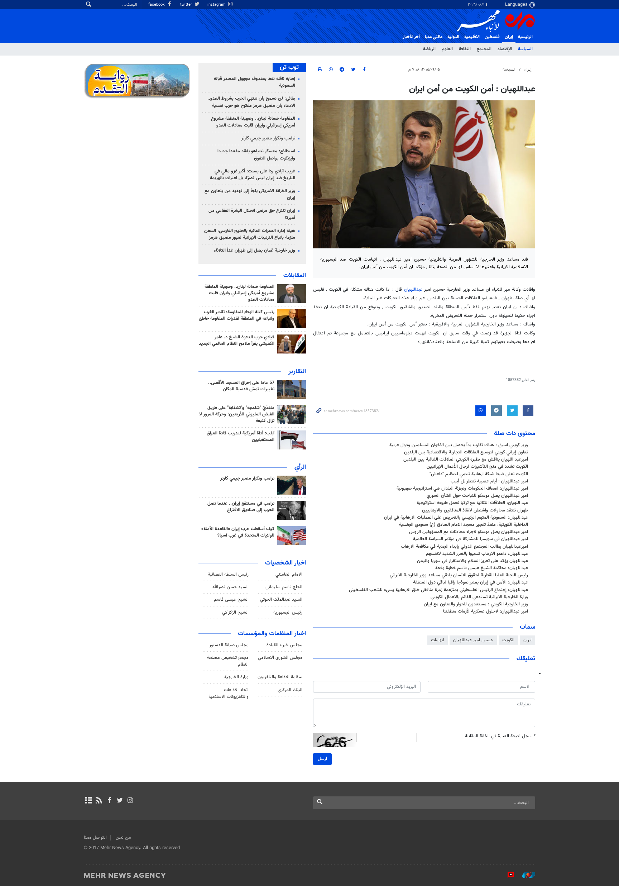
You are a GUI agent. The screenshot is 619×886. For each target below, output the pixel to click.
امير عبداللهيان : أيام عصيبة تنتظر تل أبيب (489, 481)
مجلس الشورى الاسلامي (280, 657)
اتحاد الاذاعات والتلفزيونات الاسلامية (228, 693)
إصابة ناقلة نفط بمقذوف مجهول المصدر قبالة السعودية (254, 82)
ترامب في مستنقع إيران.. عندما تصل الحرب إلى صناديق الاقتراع (240, 507)
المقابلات (294, 275)
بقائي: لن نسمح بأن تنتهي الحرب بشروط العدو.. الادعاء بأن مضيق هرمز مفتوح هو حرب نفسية (251, 102)
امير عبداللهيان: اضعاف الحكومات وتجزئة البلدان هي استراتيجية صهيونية (462, 488)
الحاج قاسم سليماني (283, 587)
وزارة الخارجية (236, 677)
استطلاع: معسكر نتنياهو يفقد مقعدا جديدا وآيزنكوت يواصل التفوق (256, 155)
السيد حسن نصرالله (230, 587)
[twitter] (119, 801)
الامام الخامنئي (288, 574)
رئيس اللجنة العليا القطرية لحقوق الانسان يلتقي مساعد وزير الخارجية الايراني (459, 575)
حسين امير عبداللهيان (473, 640)
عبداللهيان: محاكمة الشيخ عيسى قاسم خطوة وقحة (481, 568)
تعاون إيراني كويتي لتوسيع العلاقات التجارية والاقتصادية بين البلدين (466, 452)
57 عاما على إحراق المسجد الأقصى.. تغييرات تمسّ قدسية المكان (241, 386)
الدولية (453, 37)
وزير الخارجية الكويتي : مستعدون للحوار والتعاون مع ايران (476, 604)
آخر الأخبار (411, 37)
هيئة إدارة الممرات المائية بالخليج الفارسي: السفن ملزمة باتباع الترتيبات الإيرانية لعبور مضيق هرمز (249, 234)
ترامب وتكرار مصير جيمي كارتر (268, 138)
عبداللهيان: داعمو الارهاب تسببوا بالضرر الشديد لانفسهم (477, 553)
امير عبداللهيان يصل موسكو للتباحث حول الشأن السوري (477, 495)
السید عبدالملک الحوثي (281, 599)
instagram (217, 5)
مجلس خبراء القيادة (284, 645)
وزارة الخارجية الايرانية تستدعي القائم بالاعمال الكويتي (479, 597)
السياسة (525, 49)
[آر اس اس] (98, 801)
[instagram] (130, 801)
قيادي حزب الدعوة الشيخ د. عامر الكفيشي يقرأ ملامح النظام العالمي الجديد (236, 340)
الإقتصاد (505, 49)
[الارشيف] (88, 801)
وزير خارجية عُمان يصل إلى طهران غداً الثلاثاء (254, 250)
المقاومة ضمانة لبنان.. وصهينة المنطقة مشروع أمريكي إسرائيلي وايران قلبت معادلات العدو (253, 122)
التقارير (297, 371)
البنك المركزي (290, 690)
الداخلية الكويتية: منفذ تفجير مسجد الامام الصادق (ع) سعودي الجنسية (463, 524)
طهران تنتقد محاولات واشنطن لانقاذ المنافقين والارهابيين (475, 510)
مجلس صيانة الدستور (229, 645)
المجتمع (484, 49)
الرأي (300, 467)
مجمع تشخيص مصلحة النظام (228, 661)
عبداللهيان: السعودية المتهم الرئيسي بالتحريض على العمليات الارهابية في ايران (456, 517)
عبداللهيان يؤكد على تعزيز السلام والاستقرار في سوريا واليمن (472, 561)
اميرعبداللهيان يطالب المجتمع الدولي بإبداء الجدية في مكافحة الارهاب (464, 546)
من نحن (123, 837)
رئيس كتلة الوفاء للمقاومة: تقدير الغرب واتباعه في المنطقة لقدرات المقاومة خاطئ (236, 315)
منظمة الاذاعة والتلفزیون (280, 677)
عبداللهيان (413, 289)
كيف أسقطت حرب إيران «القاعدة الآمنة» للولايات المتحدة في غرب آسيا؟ (237, 532)
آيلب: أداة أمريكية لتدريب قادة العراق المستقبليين (240, 436)
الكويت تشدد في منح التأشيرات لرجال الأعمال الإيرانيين (477, 466)
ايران (527, 640)
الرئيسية (525, 37)
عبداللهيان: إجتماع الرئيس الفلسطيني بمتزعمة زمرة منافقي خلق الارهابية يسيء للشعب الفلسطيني (438, 590)
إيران (509, 37)
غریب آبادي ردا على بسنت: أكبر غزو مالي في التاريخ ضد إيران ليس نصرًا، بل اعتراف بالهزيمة (252, 175)
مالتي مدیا (433, 37)
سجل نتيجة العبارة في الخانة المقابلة (500, 736)
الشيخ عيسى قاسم (231, 599)
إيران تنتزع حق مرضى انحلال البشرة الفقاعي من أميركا (251, 214)
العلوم (447, 49)
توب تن (289, 67)
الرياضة (429, 49)
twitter (186, 5)
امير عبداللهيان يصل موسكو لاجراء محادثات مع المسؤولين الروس (468, 531)
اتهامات (437, 640)
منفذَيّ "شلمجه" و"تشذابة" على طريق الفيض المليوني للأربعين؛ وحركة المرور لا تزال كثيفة (236, 414)
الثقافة (465, 49)
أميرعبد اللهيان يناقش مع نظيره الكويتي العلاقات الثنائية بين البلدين (465, 459)
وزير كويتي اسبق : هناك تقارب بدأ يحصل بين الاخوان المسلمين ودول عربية (458, 445)
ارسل (322, 758)
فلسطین (492, 37)
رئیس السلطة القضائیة (228, 574)
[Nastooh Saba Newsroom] (525, 875)
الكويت (508, 640)
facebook (157, 5)
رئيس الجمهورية (287, 612)
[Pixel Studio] (507, 875)
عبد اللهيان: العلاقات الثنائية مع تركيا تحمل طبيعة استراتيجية (472, 502)
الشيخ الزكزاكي (235, 612)
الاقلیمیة (472, 37)
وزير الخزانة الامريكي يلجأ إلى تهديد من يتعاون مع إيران (250, 194)
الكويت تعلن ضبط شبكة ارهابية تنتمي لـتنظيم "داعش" (479, 474)
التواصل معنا (95, 837)
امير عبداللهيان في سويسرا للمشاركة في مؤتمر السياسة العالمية (470, 539)
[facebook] (109, 801)
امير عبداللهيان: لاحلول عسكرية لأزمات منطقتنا (485, 611)
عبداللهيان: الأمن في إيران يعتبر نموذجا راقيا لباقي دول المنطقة (470, 582)
